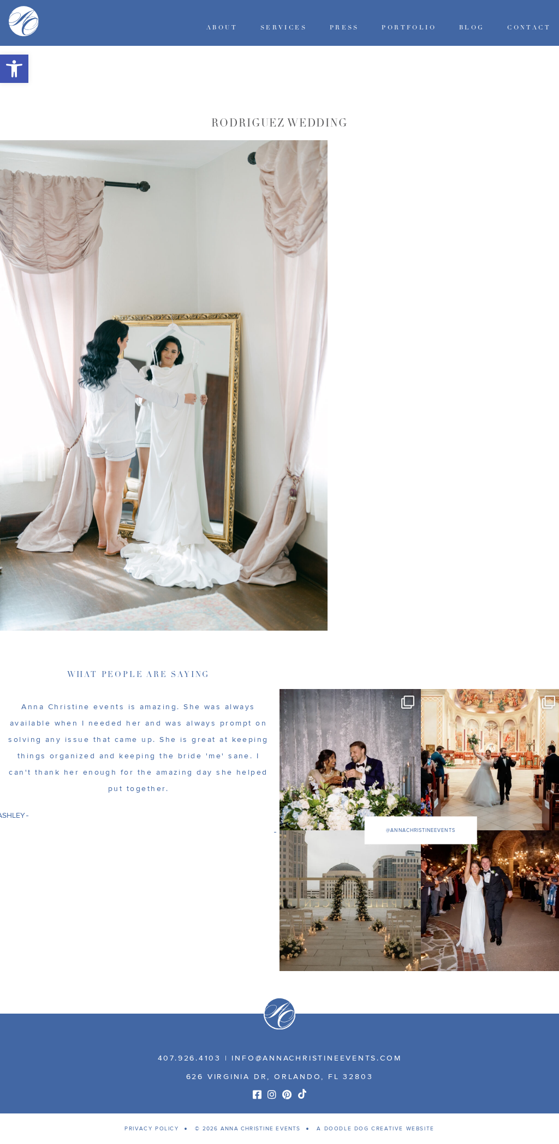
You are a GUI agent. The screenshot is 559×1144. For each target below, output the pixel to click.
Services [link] (283, 27)
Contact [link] (529, 27)
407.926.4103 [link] (189, 1058)
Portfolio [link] (409, 27)
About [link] (221, 27)
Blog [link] (472, 27)
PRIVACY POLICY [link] (151, 1128)
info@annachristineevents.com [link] (316, 1058)
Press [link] (344, 27)
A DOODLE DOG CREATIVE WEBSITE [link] (375, 1128)
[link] (14, 69)
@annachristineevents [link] (420, 830)
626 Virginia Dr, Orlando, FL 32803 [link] (279, 1076)
